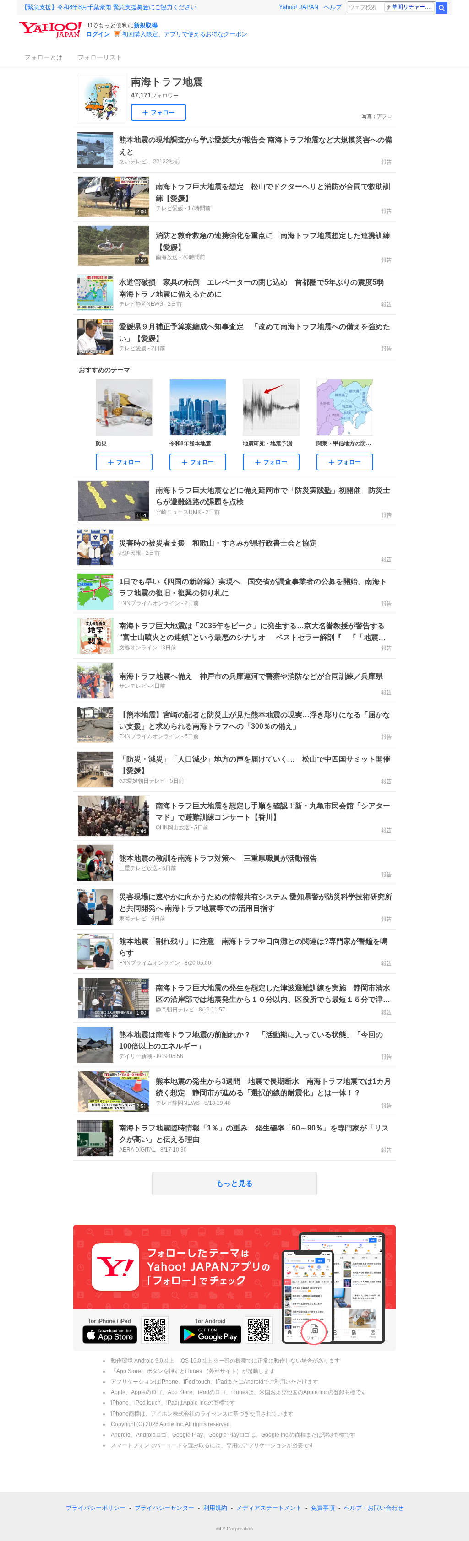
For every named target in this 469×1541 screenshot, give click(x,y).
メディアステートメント (269, 1507)
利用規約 (215, 1507)
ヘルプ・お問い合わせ (374, 1507)
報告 (386, 162)
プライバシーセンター (164, 1507)
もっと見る (234, 1183)
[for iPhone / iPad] (109, 1334)
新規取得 (146, 25)
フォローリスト (99, 57)
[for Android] (210, 1334)
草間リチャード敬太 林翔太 (413, 7)
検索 (441, 8)
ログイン (98, 34)
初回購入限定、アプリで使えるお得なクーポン (184, 34)
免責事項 (323, 1507)
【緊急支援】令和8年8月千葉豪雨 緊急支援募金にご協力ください (109, 7)
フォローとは (43, 57)
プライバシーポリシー (95, 1507)
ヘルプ (333, 7)
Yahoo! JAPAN (298, 7)
